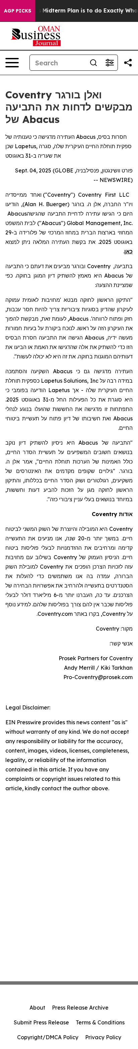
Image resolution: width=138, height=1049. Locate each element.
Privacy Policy (103, 1037)
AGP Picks (17, 11)
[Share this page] (128, 62)
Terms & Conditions (100, 1022)
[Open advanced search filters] (109, 62)
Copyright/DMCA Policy (47, 1037)
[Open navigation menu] (12, 62)
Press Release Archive (80, 1007)
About (37, 1007)
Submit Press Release (41, 1022)
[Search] (93, 62)
